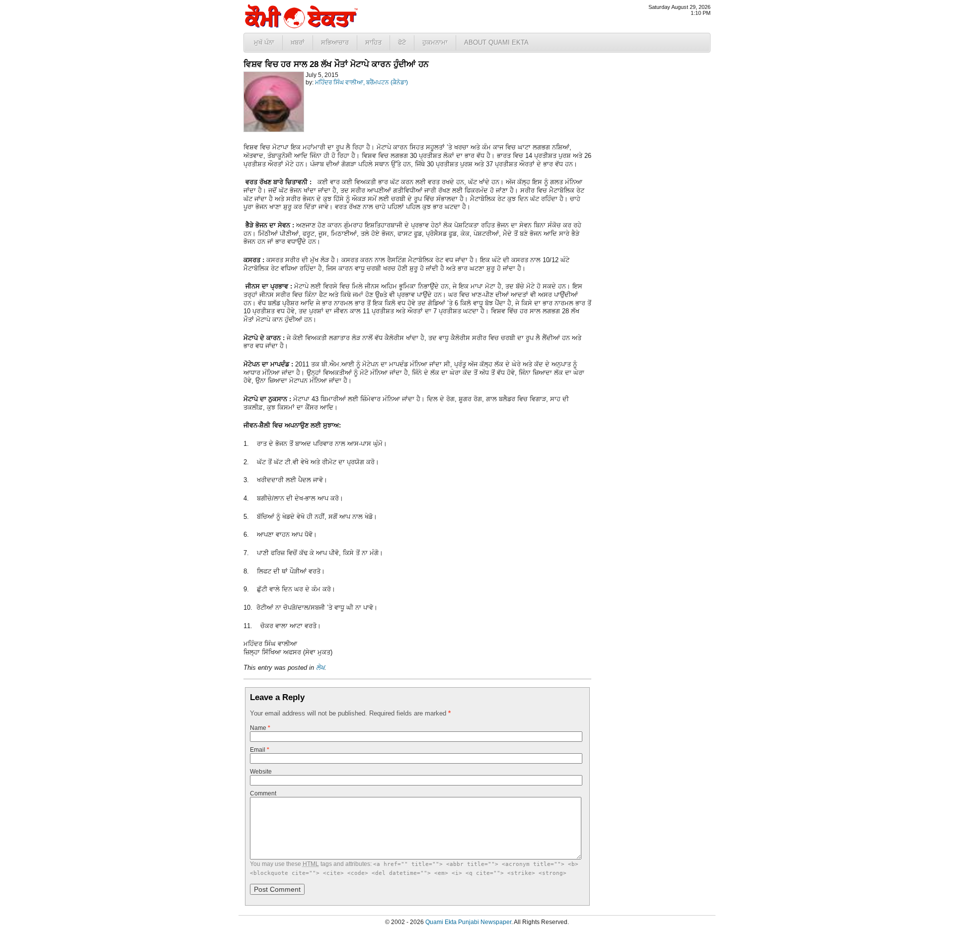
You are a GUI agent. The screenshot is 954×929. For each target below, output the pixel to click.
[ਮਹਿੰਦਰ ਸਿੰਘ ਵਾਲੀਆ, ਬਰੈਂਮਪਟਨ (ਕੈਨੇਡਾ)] (273, 130)
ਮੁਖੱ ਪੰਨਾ (264, 42)
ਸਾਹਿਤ (373, 42)
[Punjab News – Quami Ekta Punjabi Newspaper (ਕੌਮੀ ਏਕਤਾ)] (300, 26)
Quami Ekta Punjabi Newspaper (468, 922)
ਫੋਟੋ (402, 42)
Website (261, 771)
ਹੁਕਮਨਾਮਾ (435, 42)
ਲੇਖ (320, 667)
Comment (263, 793)
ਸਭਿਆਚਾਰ (335, 42)
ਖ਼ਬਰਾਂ (298, 42)
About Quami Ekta (496, 42)
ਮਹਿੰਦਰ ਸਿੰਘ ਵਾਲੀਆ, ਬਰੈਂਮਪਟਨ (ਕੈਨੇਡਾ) (361, 82)
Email (259, 749)
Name (260, 727)
